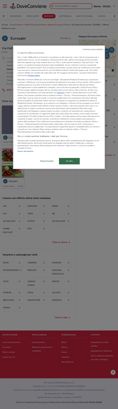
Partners (60, 92)
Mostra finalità (47, 161)
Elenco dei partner (25, 151)
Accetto (69, 161)
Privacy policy (34, 75)
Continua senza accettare (93, 49)
